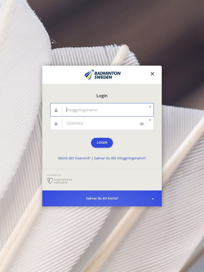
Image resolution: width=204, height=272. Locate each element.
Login (102, 142)
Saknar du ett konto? (102, 198)
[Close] (152, 75)
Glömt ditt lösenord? (74, 158)
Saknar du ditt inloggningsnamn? (120, 158)
